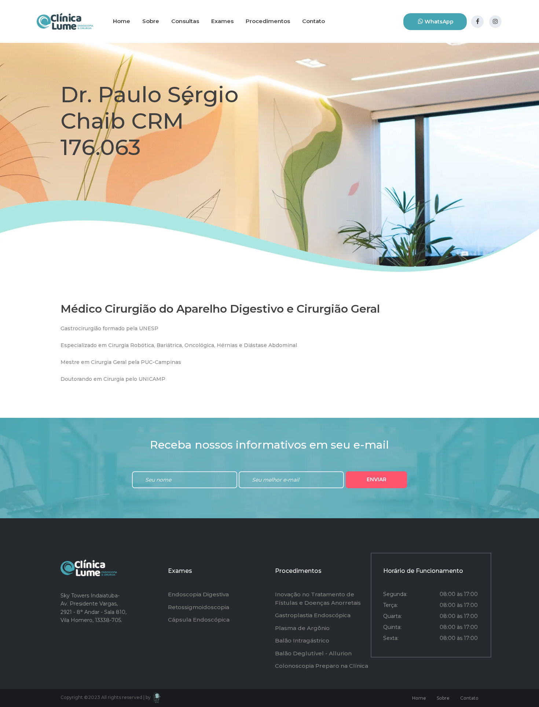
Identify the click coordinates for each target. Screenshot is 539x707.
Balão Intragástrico (302, 640)
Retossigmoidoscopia (198, 607)
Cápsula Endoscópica (199, 619)
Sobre (150, 21)
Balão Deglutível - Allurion (313, 653)
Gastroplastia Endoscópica (313, 615)
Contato (313, 21)
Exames (222, 21)
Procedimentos (268, 21)
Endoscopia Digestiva (198, 594)
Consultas (185, 21)
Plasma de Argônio (302, 628)
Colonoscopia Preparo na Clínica (321, 665)
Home (121, 21)
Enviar (376, 479)
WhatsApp (438, 21)
